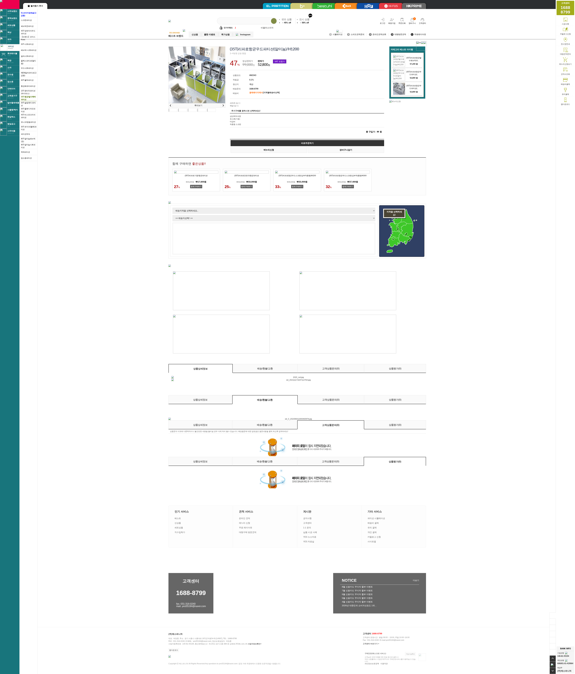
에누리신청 (269, 150)
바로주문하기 (307, 143)
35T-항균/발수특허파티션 (28, 98)
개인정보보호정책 (372, 664)
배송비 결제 (373, 523)
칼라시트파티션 (27, 56)
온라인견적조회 (378, 34)
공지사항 (307, 518)
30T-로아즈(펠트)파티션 (29, 128)
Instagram (245, 34)
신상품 (195, 34)
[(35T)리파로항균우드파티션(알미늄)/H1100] (399, 89)
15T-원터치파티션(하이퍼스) (28, 92)
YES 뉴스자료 (309, 537)
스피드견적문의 (356, 34)
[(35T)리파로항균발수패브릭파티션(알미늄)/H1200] (399, 61)
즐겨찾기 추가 (37, 6)
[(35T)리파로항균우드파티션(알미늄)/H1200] (399, 75)
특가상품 (225, 34)
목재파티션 (25, 152)
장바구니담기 (346, 150)
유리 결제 (372, 527)
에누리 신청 (244, 523)
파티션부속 (25, 134)
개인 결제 (372, 532)
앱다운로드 (173, 650)
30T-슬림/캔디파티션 (28, 104)
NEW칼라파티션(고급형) (29, 74)
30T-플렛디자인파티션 (28, 110)
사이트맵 (372, 541)
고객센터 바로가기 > (371, 644)
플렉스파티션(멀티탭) (28, 62)
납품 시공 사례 (310, 532)
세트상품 (179, 527)
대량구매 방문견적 (247, 532)
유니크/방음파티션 (28, 122)
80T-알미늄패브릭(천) (28, 140)
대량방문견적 (399, 34)
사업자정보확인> (254, 644)
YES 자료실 (308, 541)
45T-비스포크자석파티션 (28, 116)
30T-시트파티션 (27, 44)
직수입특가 (180, 532)
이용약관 (384, 664)
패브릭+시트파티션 (28, 50)
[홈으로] (553, 665)
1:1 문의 (307, 527)
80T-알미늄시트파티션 (28, 146)
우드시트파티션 (27, 68)
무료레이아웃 (419, 34)
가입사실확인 (410, 654)
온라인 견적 (244, 518)
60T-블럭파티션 (27, 80)
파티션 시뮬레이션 (376, 518)
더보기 (416, 580)
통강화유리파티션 (28, 86)
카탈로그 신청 (374, 537)
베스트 (178, 518)
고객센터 (307, 523)
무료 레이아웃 (245, 527)
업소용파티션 (26, 158)
